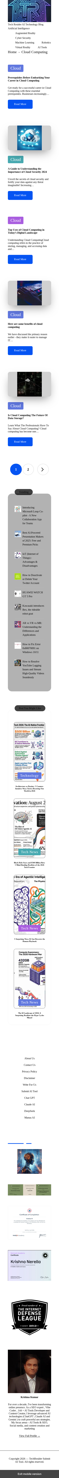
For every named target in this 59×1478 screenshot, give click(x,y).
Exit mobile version (29, 1474)
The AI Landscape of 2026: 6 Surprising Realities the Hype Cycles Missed (29, 1015)
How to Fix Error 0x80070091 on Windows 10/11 (31, 648)
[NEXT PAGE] (43, 469)
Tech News (29, 852)
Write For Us (29, 1084)
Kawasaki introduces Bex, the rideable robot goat (33, 609)
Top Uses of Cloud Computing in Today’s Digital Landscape (26, 231)
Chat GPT (29, 1097)
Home (12, 52)
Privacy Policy (29, 1071)
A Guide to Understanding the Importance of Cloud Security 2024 (27, 170)
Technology (29, 775)
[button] (43, 469)
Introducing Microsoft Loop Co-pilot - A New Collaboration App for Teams (32, 515)
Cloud (15, 68)
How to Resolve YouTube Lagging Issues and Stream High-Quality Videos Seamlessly (33, 669)
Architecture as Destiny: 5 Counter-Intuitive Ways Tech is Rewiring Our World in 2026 (29, 788)
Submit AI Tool (29, 1091)
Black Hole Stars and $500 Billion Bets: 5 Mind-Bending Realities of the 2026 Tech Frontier (29, 865)
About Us (29, 1058)
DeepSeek (29, 1111)
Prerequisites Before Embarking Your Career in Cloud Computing (29, 79)
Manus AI (29, 1117)
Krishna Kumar (29, 1397)
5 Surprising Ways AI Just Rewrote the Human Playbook (29, 940)
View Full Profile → (29, 1435)
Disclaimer (29, 1078)
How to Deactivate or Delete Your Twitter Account (32, 579)
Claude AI (29, 1104)
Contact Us (29, 1065)
